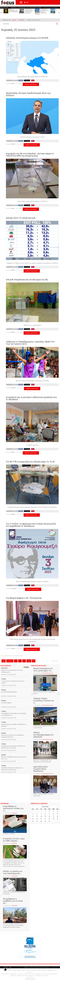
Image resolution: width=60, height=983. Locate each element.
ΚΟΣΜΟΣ (23, 970)
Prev (32, 694)
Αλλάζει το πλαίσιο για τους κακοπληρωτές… (12, 872)
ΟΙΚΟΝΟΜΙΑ (14, 813)
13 (37, 816)
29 (45, 821)
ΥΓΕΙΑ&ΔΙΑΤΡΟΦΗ (51, 970)
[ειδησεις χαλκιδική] (5, 969)
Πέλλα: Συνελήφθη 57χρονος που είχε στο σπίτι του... (13, 758)
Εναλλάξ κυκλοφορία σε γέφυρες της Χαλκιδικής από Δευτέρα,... (12, 768)
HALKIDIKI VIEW (38, 975)
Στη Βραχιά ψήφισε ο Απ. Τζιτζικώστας (24, 598)
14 (41, 816)
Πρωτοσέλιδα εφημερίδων (9, 692)
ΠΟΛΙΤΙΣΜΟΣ (14, 588)
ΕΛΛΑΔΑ (3, 690)
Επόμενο (29, 661)
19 (33, 819)
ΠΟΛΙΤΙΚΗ (13, 144)
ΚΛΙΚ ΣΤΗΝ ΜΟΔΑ (26, 973)
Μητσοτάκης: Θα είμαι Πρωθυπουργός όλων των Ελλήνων (28, 94)
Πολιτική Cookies (39, 965)
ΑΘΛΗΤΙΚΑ (13, 387)
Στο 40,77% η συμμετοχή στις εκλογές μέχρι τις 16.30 (30, 461)
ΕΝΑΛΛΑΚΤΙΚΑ (13, 975)
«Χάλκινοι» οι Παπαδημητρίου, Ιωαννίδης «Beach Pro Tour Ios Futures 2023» (30, 342)
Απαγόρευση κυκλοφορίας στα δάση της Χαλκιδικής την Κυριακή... (13, 747)
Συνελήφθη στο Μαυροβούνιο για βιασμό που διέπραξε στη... (13, 714)
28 (41, 821)
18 (57, 816)
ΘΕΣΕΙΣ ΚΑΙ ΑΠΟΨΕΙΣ (53, 973)
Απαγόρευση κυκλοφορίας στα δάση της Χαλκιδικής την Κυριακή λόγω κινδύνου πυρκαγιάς (26, 12)
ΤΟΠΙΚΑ (12, 83)
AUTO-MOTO (19, 973)
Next (59, 694)
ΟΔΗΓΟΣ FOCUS (29, 977)
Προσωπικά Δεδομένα (30, 965)
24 (53, 819)
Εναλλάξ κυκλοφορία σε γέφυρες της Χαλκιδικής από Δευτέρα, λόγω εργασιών (41, 11)
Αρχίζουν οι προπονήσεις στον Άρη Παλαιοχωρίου (12, 671)
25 (57, 819)
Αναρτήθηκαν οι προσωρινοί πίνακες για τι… (13, 808)
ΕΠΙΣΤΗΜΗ (25, 975)
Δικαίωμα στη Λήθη (21, 965)
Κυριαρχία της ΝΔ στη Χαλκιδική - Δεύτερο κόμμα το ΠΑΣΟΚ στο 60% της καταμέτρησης (30, 154)
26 (33, 821)
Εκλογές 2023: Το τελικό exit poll (20, 217)
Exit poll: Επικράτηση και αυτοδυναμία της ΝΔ (27, 279)
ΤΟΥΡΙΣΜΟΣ (13, 970)
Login (24, 2)
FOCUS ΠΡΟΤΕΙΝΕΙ (5, 973)
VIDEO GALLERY (45, 975)
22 (45, 819)
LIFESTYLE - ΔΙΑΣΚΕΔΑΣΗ (36, 973)
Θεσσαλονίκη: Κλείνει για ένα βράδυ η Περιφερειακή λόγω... (12, 736)
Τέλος (33, 661)
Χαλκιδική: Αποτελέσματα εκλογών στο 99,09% (27, 37)
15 (45, 816)
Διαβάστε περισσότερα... (31, 84)
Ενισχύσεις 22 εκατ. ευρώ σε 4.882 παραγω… (14, 839)
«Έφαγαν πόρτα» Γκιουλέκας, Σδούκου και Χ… (43, 700)
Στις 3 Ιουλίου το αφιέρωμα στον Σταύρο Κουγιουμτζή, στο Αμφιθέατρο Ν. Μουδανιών (31, 524)
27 (37, 821)
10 (53, 814)
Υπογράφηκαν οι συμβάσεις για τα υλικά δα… (13, 900)
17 (53, 816)
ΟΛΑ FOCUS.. (29, 972)
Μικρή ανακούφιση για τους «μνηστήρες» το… (42, 669)
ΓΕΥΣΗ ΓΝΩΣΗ (45, 973)
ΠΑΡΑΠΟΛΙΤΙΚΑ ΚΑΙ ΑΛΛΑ (47, 673)
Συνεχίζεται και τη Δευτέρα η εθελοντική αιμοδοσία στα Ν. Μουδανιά (31, 398)
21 (41, 819)
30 (49, 821)
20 (37, 819)
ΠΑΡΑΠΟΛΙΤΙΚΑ (13, 973)
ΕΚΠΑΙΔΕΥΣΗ (19, 975)
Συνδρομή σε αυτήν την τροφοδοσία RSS (13, 655)
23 (49, 819)
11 (57, 814)
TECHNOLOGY (31, 975)
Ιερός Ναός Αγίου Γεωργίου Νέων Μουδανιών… (40, 768)
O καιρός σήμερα (6, 703)
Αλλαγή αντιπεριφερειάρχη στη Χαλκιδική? (43, 734)
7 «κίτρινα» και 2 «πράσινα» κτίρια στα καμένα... (12, 682)
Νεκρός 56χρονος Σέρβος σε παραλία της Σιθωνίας (13, 10)
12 (33, 816)
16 (49, 816)
